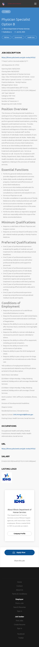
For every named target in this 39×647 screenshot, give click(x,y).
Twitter (21, 638)
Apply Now (21, 552)
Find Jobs (19, 621)
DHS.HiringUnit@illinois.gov (23, 414)
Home (19, 582)
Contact (20, 586)
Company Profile (19, 533)
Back (7, 11)
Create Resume (19, 624)
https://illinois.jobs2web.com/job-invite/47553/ (18, 57)
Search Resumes (19, 607)
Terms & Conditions (19, 594)
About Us (19, 590)
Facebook (21, 634)
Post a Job (19, 603)
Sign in (19, 611)
